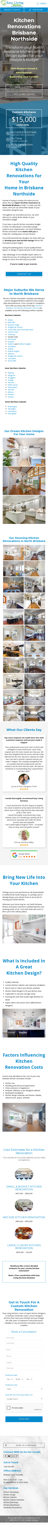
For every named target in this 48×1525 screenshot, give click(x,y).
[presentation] (24, 1408)
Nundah (11, 341)
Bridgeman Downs (15, 327)
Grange (11, 380)
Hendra (11, 397)
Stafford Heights (24, 344)
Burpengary (12, 406)
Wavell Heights (13, 351)
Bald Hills (11, 322)
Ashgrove (11, 375)
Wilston (11, 392)
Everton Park (13, 332)
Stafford (11, 344)
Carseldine (12, 358)
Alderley (11, 373)
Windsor (11, 394)
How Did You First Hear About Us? (19, 1395)
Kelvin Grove (13, 385)
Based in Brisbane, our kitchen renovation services (24, 306)
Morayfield (12, 413)
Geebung (11, 334)
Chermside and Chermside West (20, 329)
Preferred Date (11, 1375)
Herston (11, 382)
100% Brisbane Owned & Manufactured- (24, 72)
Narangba (12, 409)
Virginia (10, 349)
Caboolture (12, 411)
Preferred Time (11, 1385)
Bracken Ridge (13, 325)
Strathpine (12, 346)
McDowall (12, 339)
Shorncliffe (12, 361)
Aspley (10, 320)
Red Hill (11, 389)
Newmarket (12, 387)
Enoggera (11, 377)
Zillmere (11, 353)
